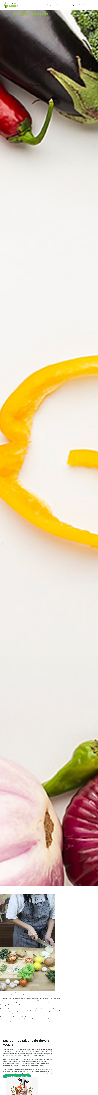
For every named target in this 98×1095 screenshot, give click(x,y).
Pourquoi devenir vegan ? (45, 5)
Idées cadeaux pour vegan (86, 5)
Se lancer (58, 5)
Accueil (33, 5)
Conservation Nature (21, 992)
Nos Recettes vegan (69, 5)
